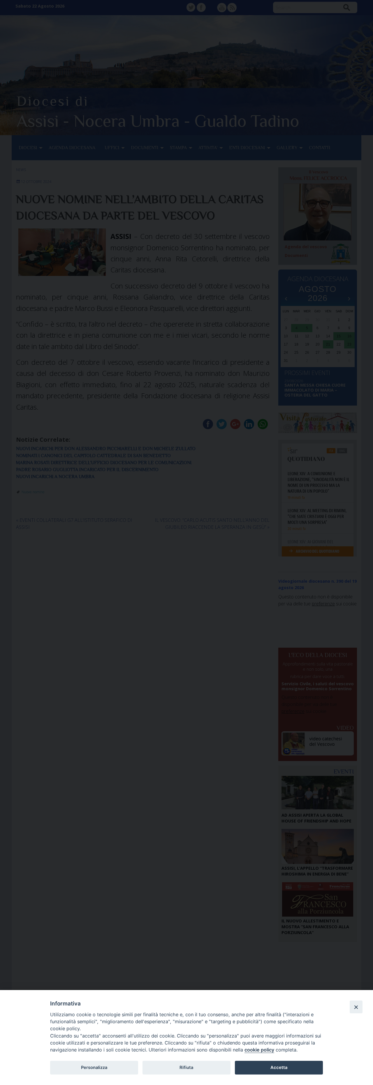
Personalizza (94, 1067)
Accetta (278, 1067)
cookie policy (259, 1050)
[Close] (356, 1007)
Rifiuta (186, 1067)
